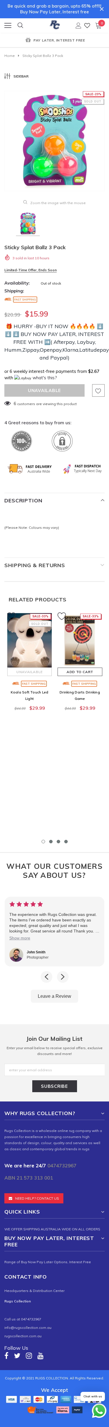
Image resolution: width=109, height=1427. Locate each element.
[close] (102, 9)
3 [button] (58, 841)
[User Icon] (78, 25)
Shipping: (14, 291)
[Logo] (55, 23)
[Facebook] (6, 1355)
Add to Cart (80, 672)
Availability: (17, 283)
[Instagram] (29, 1355)
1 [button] (43, 841)
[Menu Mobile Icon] (7, 25)
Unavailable (29, 672)
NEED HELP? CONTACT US (37, 1198)
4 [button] (66, 841)
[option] (54, 40)
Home (9, 55)
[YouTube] (40, 1355)
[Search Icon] (20, 25)
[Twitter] (17, 1355)
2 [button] (51, 841)
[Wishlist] (87, 25)
